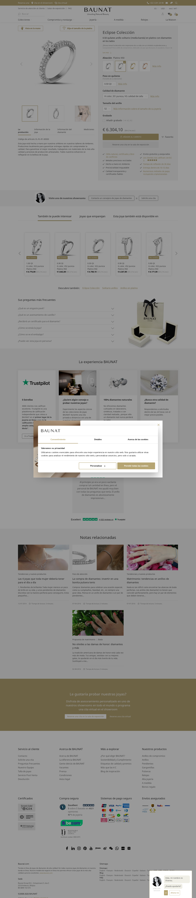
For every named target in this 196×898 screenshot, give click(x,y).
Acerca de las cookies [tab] (138, 439)
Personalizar (96, 466)
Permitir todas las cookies (136, 466)
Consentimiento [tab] (58, 439)
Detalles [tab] (98, 439)
